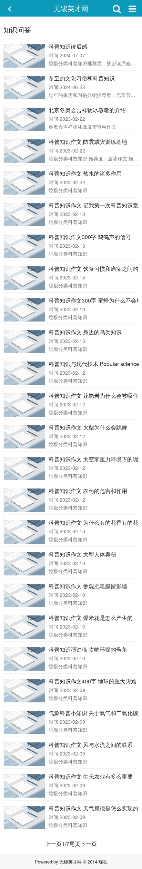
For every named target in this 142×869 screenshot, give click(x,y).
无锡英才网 (71, 8)
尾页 (74, 844)
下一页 (88, 844)
